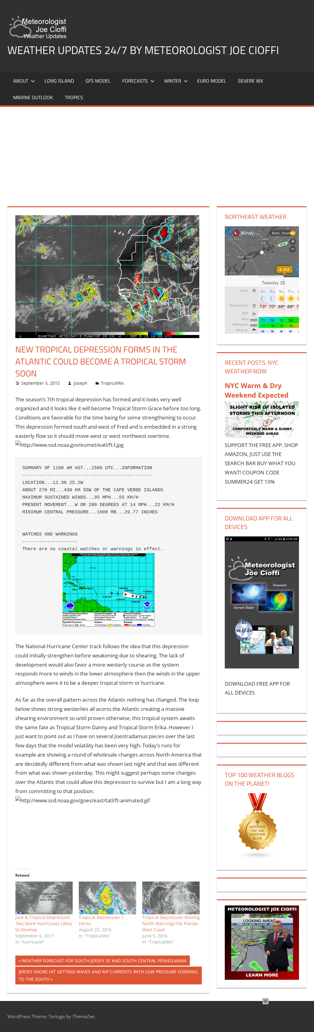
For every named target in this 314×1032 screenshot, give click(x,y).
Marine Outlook (33, 97)
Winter (172, 80)
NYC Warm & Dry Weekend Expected (257, 390)
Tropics (74, 97)
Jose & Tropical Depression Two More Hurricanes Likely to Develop (43, 923)
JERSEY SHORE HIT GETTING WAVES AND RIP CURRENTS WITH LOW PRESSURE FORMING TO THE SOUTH (108, 975)
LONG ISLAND (59, 80)
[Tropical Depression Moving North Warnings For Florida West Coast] (171, 898)
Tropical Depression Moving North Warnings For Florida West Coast (171, 923)
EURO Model (211, 80)
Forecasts (135, 80)
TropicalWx (112, 383)
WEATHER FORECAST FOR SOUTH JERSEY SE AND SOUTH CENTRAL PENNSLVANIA (103, 961)
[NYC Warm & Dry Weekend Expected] (262, 435)
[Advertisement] (157, 153)
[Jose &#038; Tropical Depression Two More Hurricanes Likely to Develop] (44, 898)
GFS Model (98, 80)
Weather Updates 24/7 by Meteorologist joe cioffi (143, 49)
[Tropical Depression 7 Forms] (107, 898)
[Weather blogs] (258, 857)
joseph (80, 383)
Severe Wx (250, 80)
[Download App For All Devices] (262, 666)
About (20, 80)
